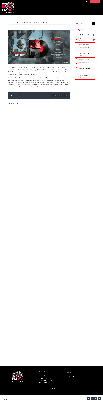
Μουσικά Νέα (20, 26)
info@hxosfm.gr (48, 380)
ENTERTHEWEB (38, 399)
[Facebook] (48, 388)
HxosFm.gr (45, 382)
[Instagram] (50, 388)
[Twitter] (52, 388)
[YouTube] (54, 388)
